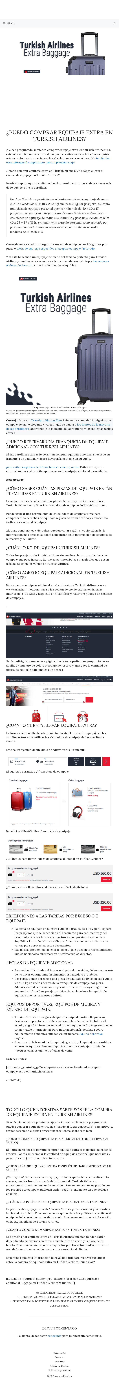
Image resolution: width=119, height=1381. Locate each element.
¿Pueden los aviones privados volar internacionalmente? (61, 1296)
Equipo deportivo (91, 1034)
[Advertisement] (59, 98)
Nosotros (60, 1361)
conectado (54, 1336)
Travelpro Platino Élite (46, 420)
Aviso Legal (60, 1353)
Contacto (59, 1357)
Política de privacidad (59, 1370)
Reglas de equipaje (70, 1292)
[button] (114, 23)
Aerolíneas (47, 1292)
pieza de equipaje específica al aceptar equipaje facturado (56, 248)
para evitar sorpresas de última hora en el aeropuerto (42, 467)
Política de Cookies (60, 1366)
